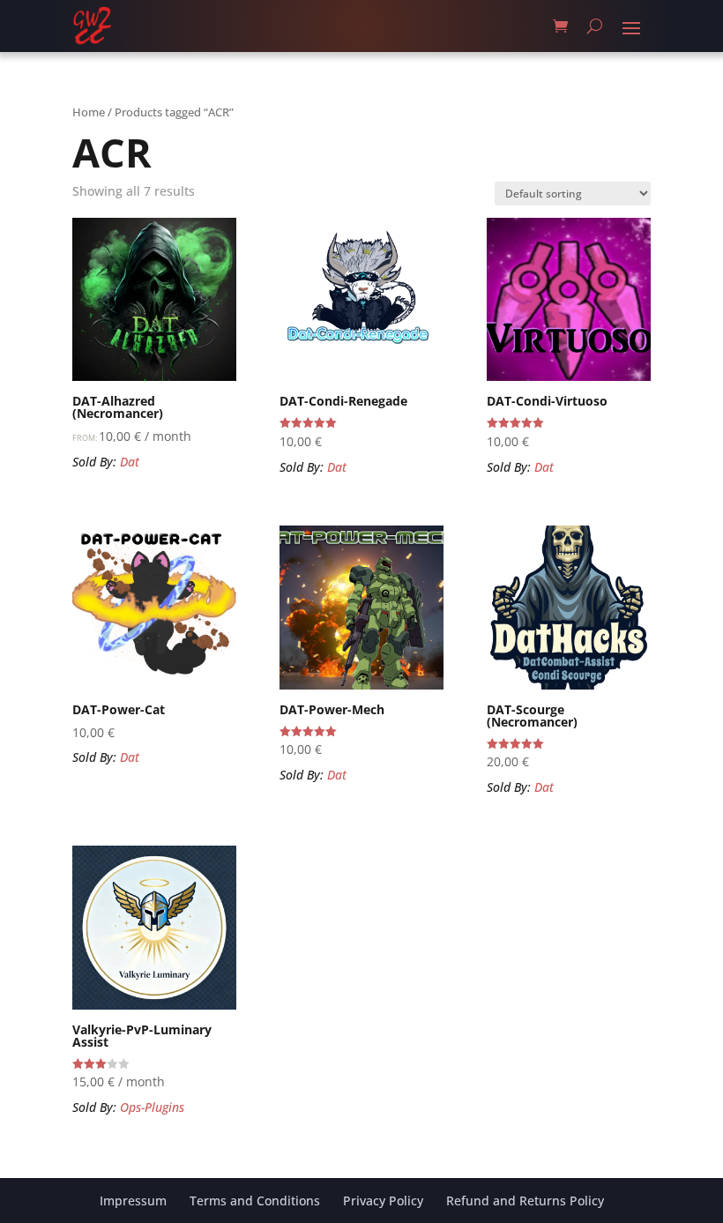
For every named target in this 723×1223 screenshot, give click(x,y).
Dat (129, 461)
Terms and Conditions (255, 1200)
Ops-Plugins (152, 1107)
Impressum (133, 1200)
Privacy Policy (383, 1200)
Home (88, 112)
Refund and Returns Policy (525, 1200)
